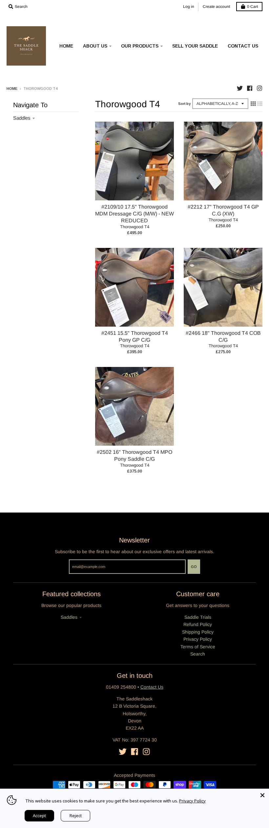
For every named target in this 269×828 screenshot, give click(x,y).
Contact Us (151, 687)
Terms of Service (197, 646)
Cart (252, 6)
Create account (216, 6)
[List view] (259, 103)
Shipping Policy (198, 632)
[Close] (262, 795)
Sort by (184, 104)
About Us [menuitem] (95, 46)
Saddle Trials (197, 617)
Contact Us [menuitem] (243, 46)
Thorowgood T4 (134, 226)
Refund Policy (197, 624)
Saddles (22, 118)
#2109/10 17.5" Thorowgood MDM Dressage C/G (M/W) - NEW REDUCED (134, 213)
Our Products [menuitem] (139, 46)
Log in (188, 6)
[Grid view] (253, 103)
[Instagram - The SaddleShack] (259, 88)
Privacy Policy (197, 639)
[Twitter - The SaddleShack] (240, 88)
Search (197, 653)
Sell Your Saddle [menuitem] (195, 46)
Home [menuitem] (66, 46)
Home (12, 89)
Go (194, 567)
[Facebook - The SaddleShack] (250, 88)
